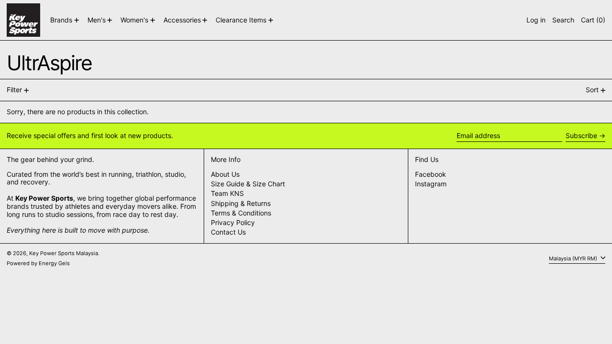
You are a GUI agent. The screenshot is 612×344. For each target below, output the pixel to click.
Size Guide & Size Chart (248, 184)
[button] (563, 20)
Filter (14, 90)
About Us (225, 174)
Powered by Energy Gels (38, 263)
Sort (592, 90)
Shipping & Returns (241, 203)
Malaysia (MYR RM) (574, 258)
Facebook (430, 174)
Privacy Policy (233, 222)
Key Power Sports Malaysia (63, 253)
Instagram (431, 184)
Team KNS (227, 193)
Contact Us (228, 232)
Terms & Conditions (241, 213)
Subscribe (581, 135)
